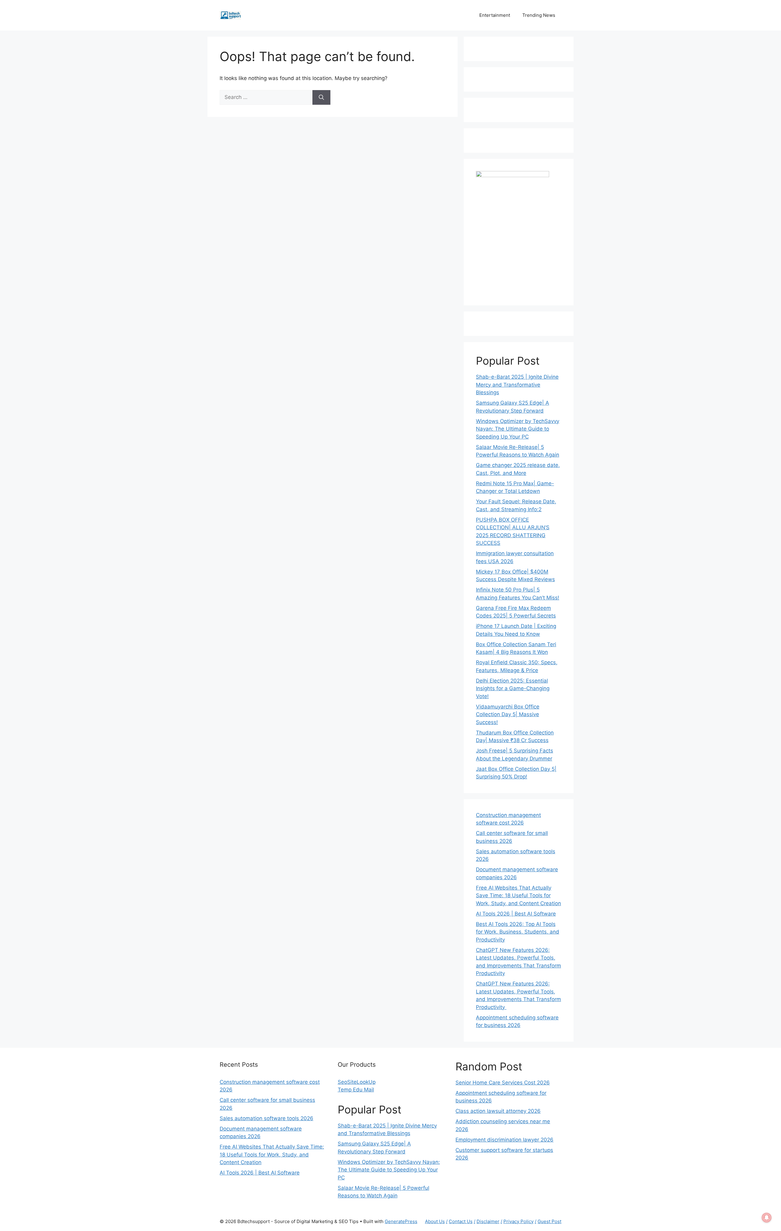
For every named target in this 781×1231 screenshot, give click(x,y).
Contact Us (461, 1221)
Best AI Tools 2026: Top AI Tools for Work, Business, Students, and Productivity (517, 932)
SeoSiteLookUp (357, 1082)
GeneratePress (401, 1221)
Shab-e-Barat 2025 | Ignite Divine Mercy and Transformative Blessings (517, 384)
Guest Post (549, 1221)
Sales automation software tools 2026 (266, 1118)
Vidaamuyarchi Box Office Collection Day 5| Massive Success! (507, 714)
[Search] (321, 97)
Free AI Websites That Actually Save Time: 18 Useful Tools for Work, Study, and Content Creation (518, 895)
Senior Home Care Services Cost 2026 (502, 1083)
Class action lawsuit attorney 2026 (498, 1111)
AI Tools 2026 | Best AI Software (516, 914)
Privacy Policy (518, 1221)
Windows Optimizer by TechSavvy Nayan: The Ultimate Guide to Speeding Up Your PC (517, 429)
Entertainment (494, 15)
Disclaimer (488, 1221)
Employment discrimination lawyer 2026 (504, 1140)
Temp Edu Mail (356, 1090)
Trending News (538, 15)
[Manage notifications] (767, 1217)
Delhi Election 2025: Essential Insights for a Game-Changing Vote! (512, 688)
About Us (435, 1221)
